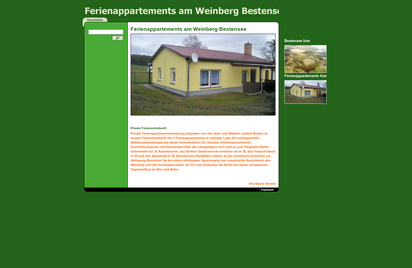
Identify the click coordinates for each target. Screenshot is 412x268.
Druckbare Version (262, 183)
